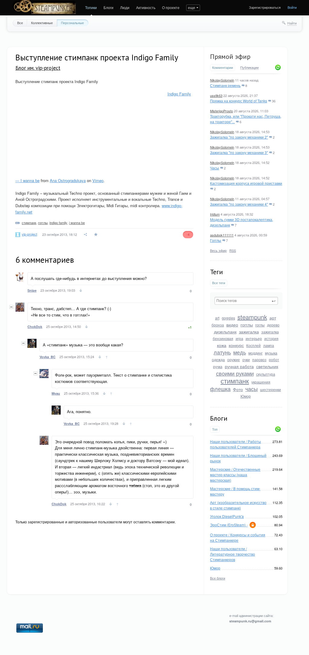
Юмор (246, 396)
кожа (221, 345)
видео (232, 325)
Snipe (32, 290)
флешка (220, 389)
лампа (268, 345)
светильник (267, 366)
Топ (215, 429)
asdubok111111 (222, 235)
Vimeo (98, 180)
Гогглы (215, 240)
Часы (214, 167)
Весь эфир (218, 250)
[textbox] (246, 301)
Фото (238, 389)
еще (191, 7)
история (271, 338)
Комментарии (222, 67)
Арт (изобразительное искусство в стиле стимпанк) (238, 505)
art (217, 317)
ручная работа (239, 366)
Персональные (72, 22)
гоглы (260, 324)
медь (239, 352)
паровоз (259, 359)
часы (251, 389)
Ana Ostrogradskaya (68, 180)
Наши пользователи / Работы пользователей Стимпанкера (235, 444)
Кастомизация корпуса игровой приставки (246, 183)
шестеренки (270, 389)
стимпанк (235, 380)
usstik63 (216, 95)
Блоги (108, 7)
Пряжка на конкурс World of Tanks (238, 100)
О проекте (171, 7)
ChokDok (34, 326)
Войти (292, 7)
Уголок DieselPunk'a (227, 516)
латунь (222, 352)
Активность (145, 7)
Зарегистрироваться (265, 7)
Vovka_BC (48, 357)
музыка (271, 352)
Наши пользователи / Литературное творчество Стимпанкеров (232, 554)
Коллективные (42, 22)
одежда (218, 359)
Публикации (249, 68)
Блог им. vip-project (37, 67)
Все (20, 22)
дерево (273, 324)
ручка (217, 366)
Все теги (218, 283)
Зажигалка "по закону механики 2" (239, 137)
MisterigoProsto (221, 110)
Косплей (253, 345)
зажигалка (249, 332)
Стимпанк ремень (225, 85)
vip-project (29, 234)
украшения (260, 381)
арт (272, 318)
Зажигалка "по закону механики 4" (239, 204)
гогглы (247, 325)
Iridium (215, 214)
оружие (233, 359)
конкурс (236, 345)
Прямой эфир (230, 56)
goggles (228, 317)
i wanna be (77, 222)
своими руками (235, 373)
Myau (56, 393)
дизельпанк (225, 332)
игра (239, 338)
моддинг (255, 352)
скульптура (265, 374)
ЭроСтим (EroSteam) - (229, 524)
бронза (218, 324)
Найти (292, 23)
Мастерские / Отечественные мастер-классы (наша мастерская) (235, 475)
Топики (91, 7)
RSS (232, 250)
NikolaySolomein (222, 80)
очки (246, 359)
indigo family (58, 222)
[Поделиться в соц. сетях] (85, 234)
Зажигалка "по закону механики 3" (239, 152)
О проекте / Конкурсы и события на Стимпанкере (237, 537)
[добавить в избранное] (96, 234)
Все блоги (217, 578)
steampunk (252, 317)
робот (274, 359)
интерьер (254, 338)
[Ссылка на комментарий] (80, 291)
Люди (124, 7)
